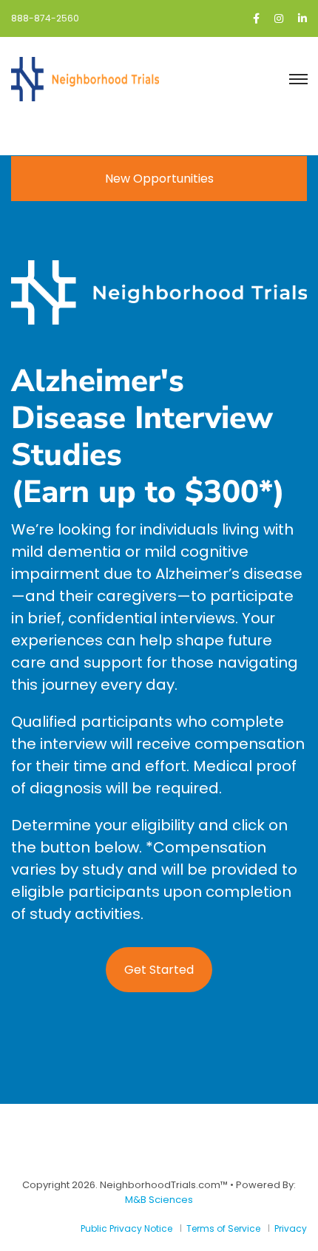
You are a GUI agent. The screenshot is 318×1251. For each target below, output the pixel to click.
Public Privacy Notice (126, 1228)
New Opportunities (159, 178)
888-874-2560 (45, 18)
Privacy (290, 1228)
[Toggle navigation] (297, 80)
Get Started (159, 969)
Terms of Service (223, 1228)
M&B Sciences (159, 1200)
